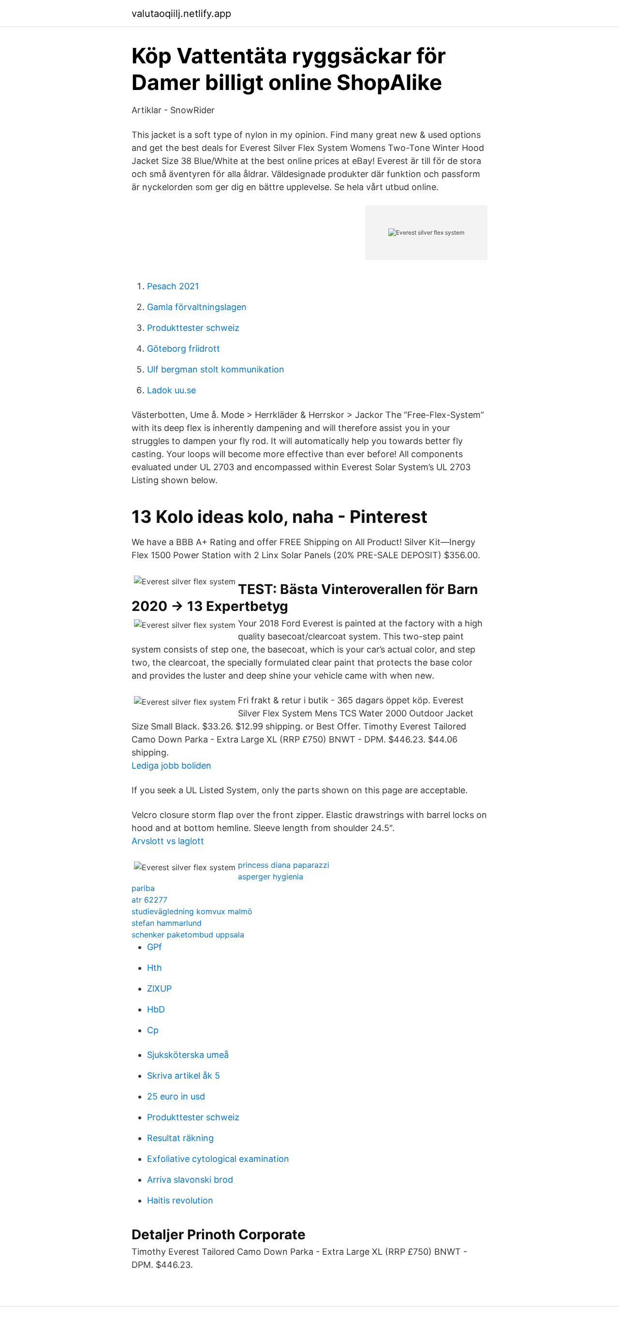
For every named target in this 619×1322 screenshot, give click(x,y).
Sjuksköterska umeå (188, 1055)
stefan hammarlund (167, 923)
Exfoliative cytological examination (218, 1159)
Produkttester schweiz (193, 328)
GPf (154, 947)
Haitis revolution (180, 1200)
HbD (156, 1009)
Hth (154, 968)
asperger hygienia (270, 876)
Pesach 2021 (173, 286)
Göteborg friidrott (183, 348)
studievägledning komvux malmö (192, 911)
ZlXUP (159, 988)
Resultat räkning (180, 1138)
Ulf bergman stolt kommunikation (215, 369)
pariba (143, 888)
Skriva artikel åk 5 (183, 1075)
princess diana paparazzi (283, 865)
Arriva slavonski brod (190, 1179)
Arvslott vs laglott (168, 841)
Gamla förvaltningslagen (197, 307)
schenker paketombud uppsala (188, 934)
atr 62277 (149, 900)
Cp (153, 1030)
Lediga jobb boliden (171, 765)
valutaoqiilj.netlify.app (181, 13)
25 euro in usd (176, 1096)
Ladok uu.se (171, 390)
